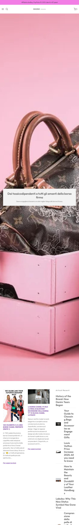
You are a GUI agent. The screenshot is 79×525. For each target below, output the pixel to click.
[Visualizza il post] (14, 405)
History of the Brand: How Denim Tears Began (63, 401)
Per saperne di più (9, 463)
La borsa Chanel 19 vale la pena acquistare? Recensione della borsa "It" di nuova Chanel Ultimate (38, 411)
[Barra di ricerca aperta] (8, 9)
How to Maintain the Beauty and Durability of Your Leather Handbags (69, 480)
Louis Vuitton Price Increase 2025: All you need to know (69, 451)
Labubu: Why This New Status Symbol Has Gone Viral (66, 503)
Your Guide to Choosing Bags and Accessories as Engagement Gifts (69, 424)
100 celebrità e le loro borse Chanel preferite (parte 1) (13, 427)
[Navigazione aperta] (3, 9)
